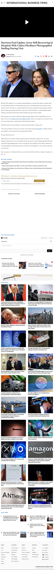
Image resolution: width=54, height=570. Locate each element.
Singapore (34, 552)
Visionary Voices (14, 547)
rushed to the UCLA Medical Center (21, 119)
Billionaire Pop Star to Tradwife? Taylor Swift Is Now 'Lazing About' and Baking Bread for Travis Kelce (40, 484)
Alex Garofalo (11, 54)
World (2, 547)
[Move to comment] (51, 56)
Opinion (2, 563)
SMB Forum (13, 552)
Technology (3, 556)
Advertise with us (25, 559)
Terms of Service (33, 183)
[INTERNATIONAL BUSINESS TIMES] (27, 3)
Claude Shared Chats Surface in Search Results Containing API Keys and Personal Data (12, 484)
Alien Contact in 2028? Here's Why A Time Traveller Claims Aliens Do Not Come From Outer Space (39, 327)
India (33, 550)
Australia (34, 547)
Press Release (14, 556)
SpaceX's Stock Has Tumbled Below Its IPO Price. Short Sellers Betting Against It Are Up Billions (40, 507)
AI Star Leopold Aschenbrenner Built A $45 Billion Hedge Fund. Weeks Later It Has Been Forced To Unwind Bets (13, 350)
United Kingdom (35, 554)
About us (23, 547)
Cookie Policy (24, 556)
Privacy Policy (42, 183)
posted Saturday (38, 129)
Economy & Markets (5, 552)
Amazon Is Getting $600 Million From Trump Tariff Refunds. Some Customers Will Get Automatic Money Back (39, 461)
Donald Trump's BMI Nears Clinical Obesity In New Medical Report (37, 526)
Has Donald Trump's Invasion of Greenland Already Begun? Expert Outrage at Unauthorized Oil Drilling (12, 416)
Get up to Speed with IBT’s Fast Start (44, 275)
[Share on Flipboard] (43, 56)
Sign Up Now (17, 275)
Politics (2, 559)
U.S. (2, 550)
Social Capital (14, 550)
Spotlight (13, 554)
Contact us (24, 550)
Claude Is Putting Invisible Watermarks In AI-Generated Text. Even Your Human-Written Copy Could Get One (12, 507)
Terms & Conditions (26, 552)
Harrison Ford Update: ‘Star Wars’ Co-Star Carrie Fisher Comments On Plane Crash (24, 166)
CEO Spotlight (14, 559)
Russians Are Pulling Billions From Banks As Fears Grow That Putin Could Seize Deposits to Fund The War (40, 304)
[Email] (49, 56)
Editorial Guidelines (40, 193)
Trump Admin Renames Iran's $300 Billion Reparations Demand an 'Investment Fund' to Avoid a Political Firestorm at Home (13, 304)
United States (35, 556)
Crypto (2, 561)
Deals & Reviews (14, 561)
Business (3, 554)
